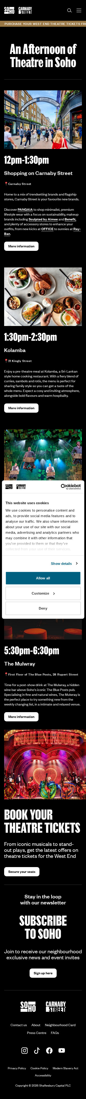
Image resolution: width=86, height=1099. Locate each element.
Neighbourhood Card (60, 1024)
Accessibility (43, 1075)
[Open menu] (79, 10)
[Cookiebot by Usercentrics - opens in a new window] (61, 487)
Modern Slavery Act (65, 1068)
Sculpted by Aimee (43, 219)
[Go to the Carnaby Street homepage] (25, 10)
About (35, 1024)
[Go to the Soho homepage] (9, 10)
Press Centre (36, 1032)
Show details (61, 563)
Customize (40, 593)
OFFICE (47, 228)
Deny (43, 608)
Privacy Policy (17, 1068)
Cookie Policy (39, 1068)
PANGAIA (25, 209)
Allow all (43, 578)
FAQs (55, 1032)
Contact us (19, 1024)
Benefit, (70, 219)
